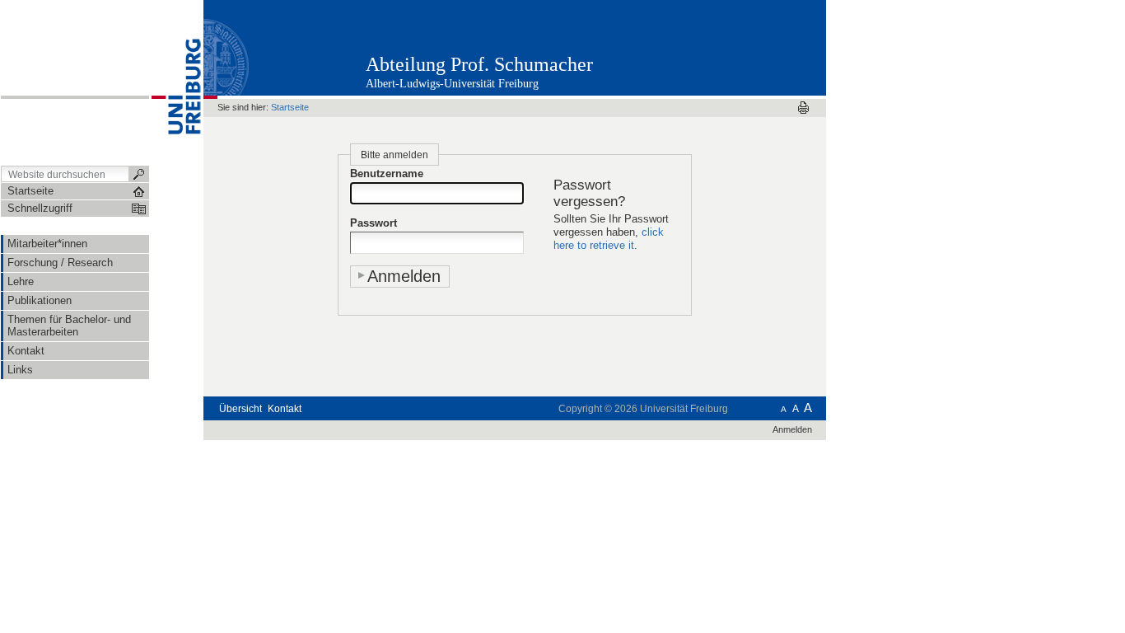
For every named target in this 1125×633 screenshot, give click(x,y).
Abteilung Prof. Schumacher (479, 64)
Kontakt (284, 409)
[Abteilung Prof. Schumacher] (745, 47)
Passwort (373, 223)
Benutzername (386, 173)
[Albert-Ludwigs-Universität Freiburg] (176, 82)
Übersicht (240, 409)
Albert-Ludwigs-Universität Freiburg (452, 83)
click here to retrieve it (608, 238)
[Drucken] (803, 108)
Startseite (290, 107)
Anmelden (792, 429)
